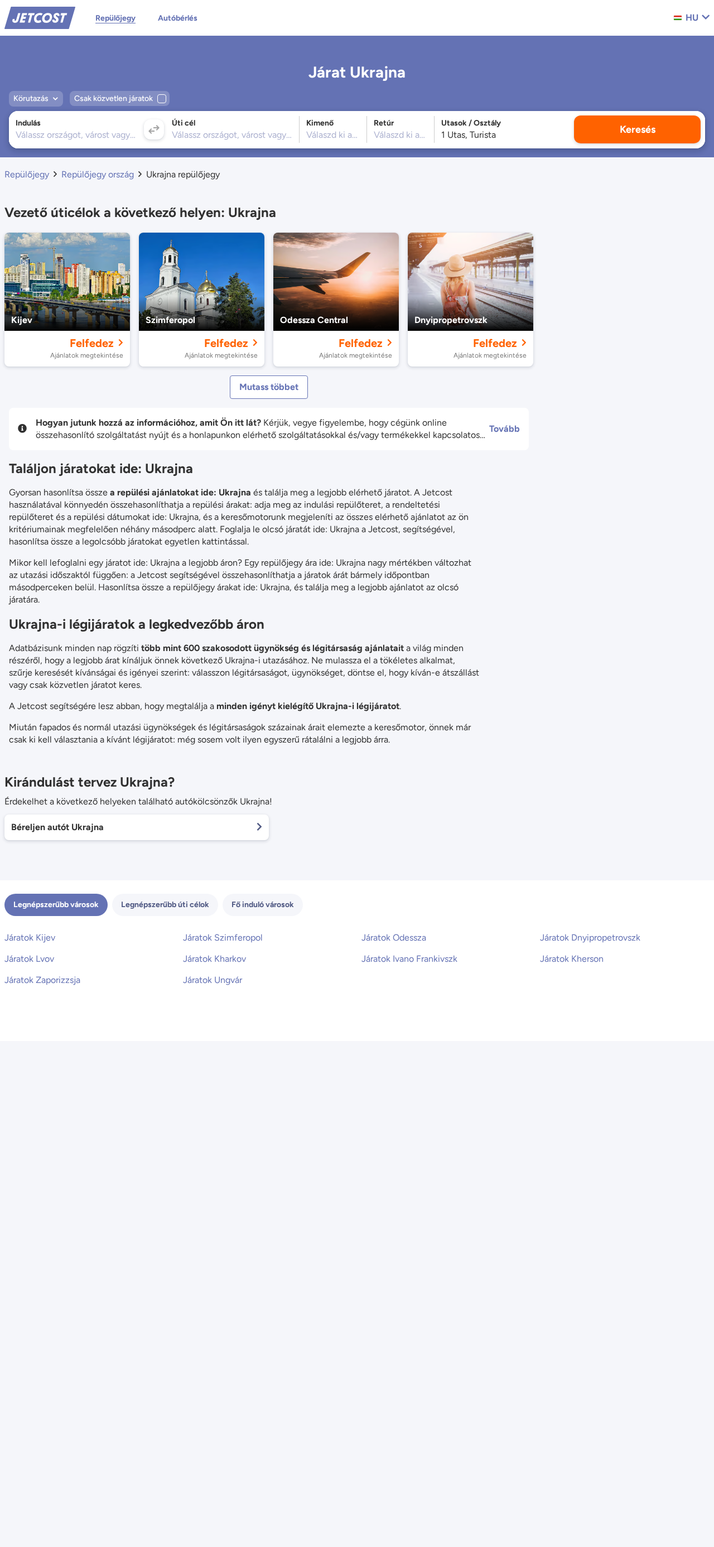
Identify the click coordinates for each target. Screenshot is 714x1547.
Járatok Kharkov (214, 958)
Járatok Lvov (29, 958)
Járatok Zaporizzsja (42, 980)
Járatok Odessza (393, 937)
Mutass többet (268, 387)
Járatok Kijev (29, 937)
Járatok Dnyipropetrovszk (590, 937)
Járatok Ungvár (212, 980)
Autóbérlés (177, 18)
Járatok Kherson (572, 958)
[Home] (39, 17)
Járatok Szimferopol (223, 937)
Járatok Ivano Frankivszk (409, 958)
